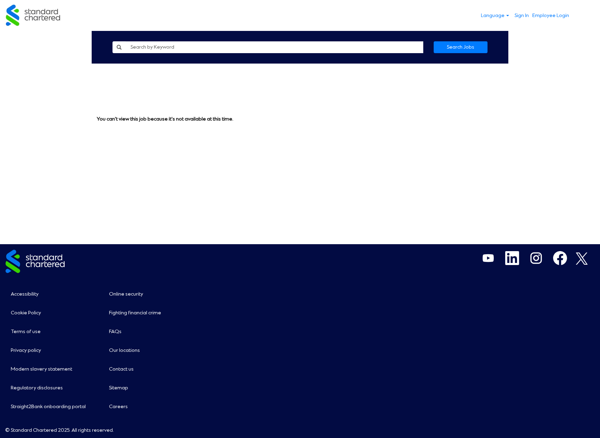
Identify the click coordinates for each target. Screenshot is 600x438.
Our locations (124, 350)
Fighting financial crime (135, 313)
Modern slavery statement (41, 369)
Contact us (121, 369)
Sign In (522, 16)
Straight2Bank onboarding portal (48, 407)
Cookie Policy (26, 313)
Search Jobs (460, 47)
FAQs (115, 331)
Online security (126, 294)
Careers (118, 407)
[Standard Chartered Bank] (33, 15)
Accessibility (25, 294)
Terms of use (26, 331)
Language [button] (493, 16)
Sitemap (118, 388)
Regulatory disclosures (37, 388)
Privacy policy (26, 350)
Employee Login (550, 16)
